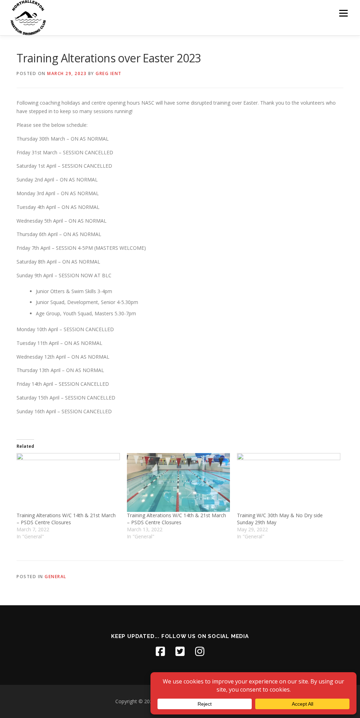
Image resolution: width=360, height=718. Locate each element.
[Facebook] (160, 651)
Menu (343, 13)
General (55, 577)
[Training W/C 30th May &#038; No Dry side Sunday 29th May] (288, 482)
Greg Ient (109, 73)
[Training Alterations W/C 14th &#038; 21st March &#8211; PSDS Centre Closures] (68, 482)
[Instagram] (199, 651)
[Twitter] (180, 651)
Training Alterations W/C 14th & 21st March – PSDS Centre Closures (66, 519)
